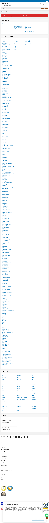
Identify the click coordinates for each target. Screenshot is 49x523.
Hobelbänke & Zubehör (7, 357)
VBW (18, 410)
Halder (33, 386)
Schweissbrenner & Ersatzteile (6, 345)
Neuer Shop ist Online (6, 420)
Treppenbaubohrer (6, 277)
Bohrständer (4, 283)
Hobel (3, 154)
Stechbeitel (4, 246)
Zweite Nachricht (5, 422)
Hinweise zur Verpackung (5, 481)
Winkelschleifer (5, 112)
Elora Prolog (27, 40)
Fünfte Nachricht (5, 427)
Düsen (3, 333)
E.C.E (3, 379)
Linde (3, 397)
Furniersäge (4, 179)
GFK (3, 316)
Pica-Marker (19, 401)
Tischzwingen (5, 240)
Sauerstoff (4, 138)
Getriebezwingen (5, 219)
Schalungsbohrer (5, 270)
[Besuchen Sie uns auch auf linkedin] (28, 437)
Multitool (4, 109)
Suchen (44, 8)
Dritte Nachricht (5, 424)
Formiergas (4, 133)
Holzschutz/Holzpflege (6, 74)
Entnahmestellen (5, 127)
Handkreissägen (5, 105)
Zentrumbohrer (5, 282)
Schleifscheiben (5, 307)
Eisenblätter (16, 41)
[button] (47, 2)
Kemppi (33, 390)
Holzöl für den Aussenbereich (5, 78)
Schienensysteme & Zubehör (8, 361)
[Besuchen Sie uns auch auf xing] (25, 437)
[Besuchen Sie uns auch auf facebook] (7, 437)
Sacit (18, 404)
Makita (15, 47)
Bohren (3, 256)
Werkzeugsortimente (6, 249)
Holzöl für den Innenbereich (8, 75)
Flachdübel (4, 58)
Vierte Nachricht (5, 425)
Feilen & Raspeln (5, 151)
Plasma (3, 348)
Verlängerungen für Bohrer (7, 279)
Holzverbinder (5, 56)
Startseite (2, 11)
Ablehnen (11, 518)
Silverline (34, 404)
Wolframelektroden (6, 351)
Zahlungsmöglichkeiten (5, 462)
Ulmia (3, 410)
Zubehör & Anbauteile (6, 360)
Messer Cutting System (22, 397)
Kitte (3, 80)
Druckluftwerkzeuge (6, 88)
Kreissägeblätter (5, 299)
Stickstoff (4, 139)
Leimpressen (5, 230)
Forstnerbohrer (5, 264)
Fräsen (3, 285)
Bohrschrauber (5, 117)
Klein (18, 393)
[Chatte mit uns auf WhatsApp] (46, 515)
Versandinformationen (4, 463)
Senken (3, 311)
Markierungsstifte (6, 167)
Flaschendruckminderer (7, 126)
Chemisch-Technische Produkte (6, 70)
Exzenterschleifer (5, 103)
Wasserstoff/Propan (6, 141)
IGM (3, 390)
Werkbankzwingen (6, 242)
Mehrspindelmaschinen (7, 120)
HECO (18, 388)
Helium (3, 135)
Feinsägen (4, 176)
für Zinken (4, 199)
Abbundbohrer (5, 258)
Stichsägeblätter (5, 301)
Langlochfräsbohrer (6, 267)
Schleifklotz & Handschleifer (8, 310)
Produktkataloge (28, 43)
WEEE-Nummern (4, 465)
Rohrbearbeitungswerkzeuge (8, 173)
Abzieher (4, 253)
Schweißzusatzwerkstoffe (7, 347)
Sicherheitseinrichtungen (7, 145)
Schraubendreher (6, 213)
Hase (3, 388)
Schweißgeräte (5, 339)
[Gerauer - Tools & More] (7, 4)
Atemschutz (4, 43)
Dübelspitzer (5, 261)
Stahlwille (19, 406)
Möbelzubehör (5, 327)
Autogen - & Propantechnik (7, 332)
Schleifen (4, 302)
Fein (14, 43)
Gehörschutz (5, 47)
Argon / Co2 (4, 130)
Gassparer (4, 144)
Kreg (3, 395)
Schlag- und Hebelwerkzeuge (5, 201)
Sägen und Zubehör (6, 175)
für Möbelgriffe (5, 191)
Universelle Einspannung (7, 291)
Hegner (33, 388)
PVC (3, 319)
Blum (18, 377)
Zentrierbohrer (5, 280)
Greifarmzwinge (5, 221)
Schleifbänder (5, 304)
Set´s (3, 247)
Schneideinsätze (5, 336)
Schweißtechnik (5, 330)
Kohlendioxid (5, 136)
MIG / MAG (4, 341)
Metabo (15, 49)
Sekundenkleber (5, 84)
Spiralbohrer (5, 274)
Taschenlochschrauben (7, 67)
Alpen (3, 375)
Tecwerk (34, 406)
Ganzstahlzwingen (6, 218)
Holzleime (4, 72)
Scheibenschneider (6, 271)
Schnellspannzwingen (6, 236)
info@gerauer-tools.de (8, 452)
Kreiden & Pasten (5, 164)
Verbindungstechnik (6, 148)
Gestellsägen (5, 184)
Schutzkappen (5, 237)
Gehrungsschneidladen (7, 182)
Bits (3, 210)
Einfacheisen (5, 156)
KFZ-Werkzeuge (5, 252)
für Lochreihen (5, 190)
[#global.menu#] (46, 4)
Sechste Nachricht (6, 429)
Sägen (3, 298)
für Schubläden (5, 194)
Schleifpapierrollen (6, 305)
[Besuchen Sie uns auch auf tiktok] (22, 437)
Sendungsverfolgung (4, 458)
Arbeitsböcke (5, 355)
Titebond (4, 408)
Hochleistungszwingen (6, 224)
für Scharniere (5, 193)
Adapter (4, 259)
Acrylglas (4, 313)
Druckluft (4, 132)
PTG (33, 401)
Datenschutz (3, 474)
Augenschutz (5, 46)
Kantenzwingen (5, 225)
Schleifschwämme (6, 308)
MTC (3, 399)
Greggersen (19, 386)
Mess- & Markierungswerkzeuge (7, 162)
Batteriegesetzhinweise (5, 482)
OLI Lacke (34, 399)
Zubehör (4, 114)
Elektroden (4, 338)
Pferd (3, 401)
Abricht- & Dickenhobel (7, 100)
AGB (1, 476)
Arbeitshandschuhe (6, 44)
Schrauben (4, 62)
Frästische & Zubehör (6, 286)
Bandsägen (4, 115)
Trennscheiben (5, 323)
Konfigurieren (24, 518)
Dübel (3, 52)
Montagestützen (5, 234)
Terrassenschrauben (6, 68)
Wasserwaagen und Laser (7, 170)
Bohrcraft (34, 377)
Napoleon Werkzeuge (21, 399)
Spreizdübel (4, 55)
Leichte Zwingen (5, 228)
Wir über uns (3, 460)
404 (6, 11)
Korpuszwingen (5, 227)
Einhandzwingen (5, 216)
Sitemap (2, 479)
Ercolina (19, 382)
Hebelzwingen (5, 222)
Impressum (3, 472)
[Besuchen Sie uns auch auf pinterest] (16, 437)
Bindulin (4, 377)
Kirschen (4, 393)
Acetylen (4, 129)
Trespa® (4, 320)
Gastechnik (4, 123)
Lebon (33, 395)
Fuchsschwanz (5, 178)
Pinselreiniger (5, 82)
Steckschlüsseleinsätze (7, 97)
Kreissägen (4, 108)
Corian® (4, 314)
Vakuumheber (5, 111)
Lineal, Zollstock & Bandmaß (8, 166)
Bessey (33, 375)
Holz (3, 317)
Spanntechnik (5, 121)
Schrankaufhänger (6, 329)
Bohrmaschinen (5, 102)
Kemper (19, 390)
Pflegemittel (4, 81)
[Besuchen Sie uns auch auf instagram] (19, 437)
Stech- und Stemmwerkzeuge (6, 244)
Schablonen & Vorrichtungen (8, 187)
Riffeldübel (4, 59)
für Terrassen (5, 197)
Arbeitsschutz (5, 41)
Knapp (33, 393)
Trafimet (34, 408)
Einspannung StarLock (6, 295)
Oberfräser (4, 288)
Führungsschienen (6, 118)
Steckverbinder (5, 61)
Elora (3, 382)
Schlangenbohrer (5, 273)
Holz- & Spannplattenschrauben (7, 65)
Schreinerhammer (6, 207)
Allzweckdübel (5, 53)
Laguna (18, 395)
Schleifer (4, 96)
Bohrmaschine (5, 90)
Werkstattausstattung (6, 354)
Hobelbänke (4, 358)
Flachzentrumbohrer (6, 262)
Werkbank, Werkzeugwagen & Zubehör (8, 364)
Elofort (33, 379)
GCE (3, 386)
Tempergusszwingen (6, 239)
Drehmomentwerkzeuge (7, 212)
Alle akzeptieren (38, 518)
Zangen (3, 250)
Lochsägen (4, 268)
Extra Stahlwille (28, 41)
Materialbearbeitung (6, 255)
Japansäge (4, 185)
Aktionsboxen (5, 203)
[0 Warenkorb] (43, 4)
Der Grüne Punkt (4, 467)
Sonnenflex (4, 406)
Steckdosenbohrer (6, 276)
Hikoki (15, 46)
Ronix (3, 404)
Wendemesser (5, 159)
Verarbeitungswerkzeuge (7, 85)
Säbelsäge (4, 94)
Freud (33, 384)
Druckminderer (5, 124)
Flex (14, 44)
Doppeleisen (4, 157)
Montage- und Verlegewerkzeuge (6, 232)
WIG (3, 350)
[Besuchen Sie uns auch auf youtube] (13, 437)
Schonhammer (5, 206)
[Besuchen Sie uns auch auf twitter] (10, 437)
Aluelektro (19, 375)
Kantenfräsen (5, 106)
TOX (18, 408)
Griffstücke (4, 335)
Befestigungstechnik (6, 50)
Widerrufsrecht (3, 477)
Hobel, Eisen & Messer (6, 153)
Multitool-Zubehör (6, 289)
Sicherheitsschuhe (6, 49)
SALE (26, 44)
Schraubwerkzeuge (6, 209)
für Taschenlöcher (6, 196)
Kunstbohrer (5, 265)
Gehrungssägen (5, 181)
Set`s (3, 296)
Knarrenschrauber (6, 91)
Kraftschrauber (5, 93)
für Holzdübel (5, 188)
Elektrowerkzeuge (6, 99)
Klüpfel (3, 204)
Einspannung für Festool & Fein (7, 293)
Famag (33, 382)
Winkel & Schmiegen (6, 172)
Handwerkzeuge (5, 150)
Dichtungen (4, 147)
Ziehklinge (4, 160)
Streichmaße (5, 169)
